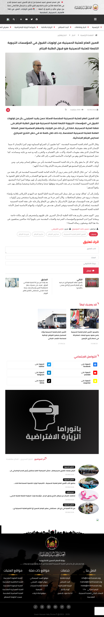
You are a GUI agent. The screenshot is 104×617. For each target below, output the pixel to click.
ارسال (89, 270)
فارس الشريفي (57, 229)
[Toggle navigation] (95, 19)
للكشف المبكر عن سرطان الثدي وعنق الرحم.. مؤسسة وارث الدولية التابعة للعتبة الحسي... (42, 495)
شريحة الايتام (24, 234)
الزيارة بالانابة (65, 578)
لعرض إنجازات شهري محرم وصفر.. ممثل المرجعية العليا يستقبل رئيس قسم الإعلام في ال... (42, 470)
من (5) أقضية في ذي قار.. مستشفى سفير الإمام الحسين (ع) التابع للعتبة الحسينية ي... (43, 508)
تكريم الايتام (38, 234)
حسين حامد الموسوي (80, 229)
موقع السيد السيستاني (39, 578)
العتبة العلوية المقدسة (13, 578)
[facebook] (36, 19)
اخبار (73, 35)
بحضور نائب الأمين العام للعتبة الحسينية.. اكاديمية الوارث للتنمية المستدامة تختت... (44, 483)
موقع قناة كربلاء (39, 593)
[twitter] (31, 19)
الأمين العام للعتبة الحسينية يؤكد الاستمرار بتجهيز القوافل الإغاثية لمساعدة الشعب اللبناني (53, 335)
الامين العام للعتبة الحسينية (75, 234)
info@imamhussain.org (91, 578)
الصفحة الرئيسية (87, 35)
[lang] (8, 19)
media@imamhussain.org (91, 585)
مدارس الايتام (53, 234)
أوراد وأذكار (65, 589)
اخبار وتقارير (62, 35)
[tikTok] (35, 607)
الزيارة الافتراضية (65, 585)
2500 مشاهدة (75, 109)
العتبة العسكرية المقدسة (13, 589)
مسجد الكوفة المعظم (13, 597)
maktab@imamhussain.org (91, 582)
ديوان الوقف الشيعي (39, 582)
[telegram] (49, 607)
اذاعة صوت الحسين (65, 593)
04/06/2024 (91, 109)
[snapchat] (42, 607)
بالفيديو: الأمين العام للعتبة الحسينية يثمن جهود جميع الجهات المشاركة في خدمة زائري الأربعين (85, 335)
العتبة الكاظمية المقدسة (13, 582)
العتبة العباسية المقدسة (13, 593)
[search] (13, 19)
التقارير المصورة (69, 467)
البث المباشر (65, 582)
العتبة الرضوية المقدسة (13, 585)
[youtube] (26, 19)
